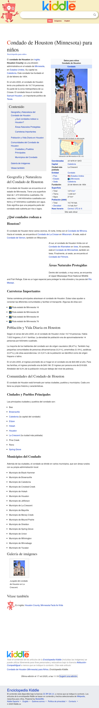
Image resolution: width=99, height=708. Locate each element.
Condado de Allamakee (59, 246)
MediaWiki (39, 699)
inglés (37, 59)
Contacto (72, 701)
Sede (55, 181)
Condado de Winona (77, 230)
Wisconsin (67, 234)
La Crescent (14, 435)
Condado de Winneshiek (66, 249)
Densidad (57, 205)
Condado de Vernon (16, 237)
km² (73, 190)
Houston (13, 430)
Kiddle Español (13, 701)
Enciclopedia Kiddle (52, 659)
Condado (71, 66)
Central (71, 208)
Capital (55, 164)
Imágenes (58, 21)
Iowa (76, 246)
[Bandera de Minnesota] (69, 178)
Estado (56, 178)
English (67, 21)
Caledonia (72, 164)
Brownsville (14, 411)
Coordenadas (58, 160)
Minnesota (75, 178)
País (55, 175)
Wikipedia (81, 696)
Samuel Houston (14, 95)
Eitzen (12, 421)
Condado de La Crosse (48, 234)
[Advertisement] (49, 31)
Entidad (55, 172)
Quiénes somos (38, 701)
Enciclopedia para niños (17, 54)
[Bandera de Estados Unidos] (69, 175)
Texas (9, 98)
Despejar (89, 15)
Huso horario (57, 208)
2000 (64, 199)
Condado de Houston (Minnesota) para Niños (27, 669)
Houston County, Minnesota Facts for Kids (44, 605)
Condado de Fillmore (58, 256)
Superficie (56, 187)
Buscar (95, 15)
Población (56, 199)
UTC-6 (77, 208)
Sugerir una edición (68, 676)
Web (50, 21)
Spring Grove (15, 449)
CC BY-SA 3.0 (48, 694)
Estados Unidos (77, 175)
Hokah (12, 425)
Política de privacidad (56, 701)
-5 (81, 208)
